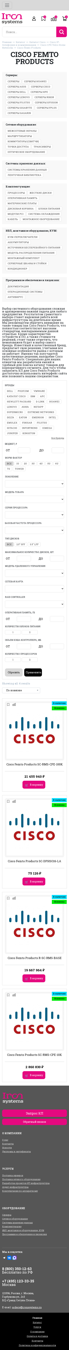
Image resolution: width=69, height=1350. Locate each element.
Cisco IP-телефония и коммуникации (31, 43)
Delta (10, 417)
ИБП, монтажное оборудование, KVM (23, 1230)
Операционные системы (25, 291)
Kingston (28, 433)
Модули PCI (16, 213)
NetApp (38, 406)
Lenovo (12, 406)
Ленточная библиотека (24, 175)
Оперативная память (22, 198)
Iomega (47, 428)
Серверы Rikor (44, 97)
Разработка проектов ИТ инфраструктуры (26, 1183)
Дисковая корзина (21, 208)
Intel (52, 417)
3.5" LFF (34, 544)
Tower (19, 468)
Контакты (8, 1143)
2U (25, 463)
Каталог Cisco (37, 42)
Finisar (27, 422)
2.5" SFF (20, 544)
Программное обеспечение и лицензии (24, 1234)
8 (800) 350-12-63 (17, 1268)
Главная (7, 42)
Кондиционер (17, 268)
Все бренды (57, 438)
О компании (37, 1331)
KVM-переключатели (23, 237)
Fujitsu (42, 422)
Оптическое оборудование (26, 152)
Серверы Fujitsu (19, 102)
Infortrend (30, 428)
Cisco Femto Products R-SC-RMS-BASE (35, 958)
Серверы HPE (39, 91)
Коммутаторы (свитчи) (23, 141)
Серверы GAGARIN (19, 113)
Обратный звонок (34, 1121)
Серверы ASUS (17, 86)
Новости (7, 1147)
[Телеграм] (4, 1258)
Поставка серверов (12, 1175)
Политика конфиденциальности (37, 1345)
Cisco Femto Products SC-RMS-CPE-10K (34, 1055)
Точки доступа (18, 146)
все (9, 463)
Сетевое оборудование (15, 1218)
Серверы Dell (17, 91)
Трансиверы (42, 146)
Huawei (54, 401)
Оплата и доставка (37, 1336)
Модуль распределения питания (31, 252)
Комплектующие (11, 1226)
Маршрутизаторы (20, 136)
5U (48, 463)
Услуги (37, 1327)
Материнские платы (22, 203)
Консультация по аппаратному (20, 1190)
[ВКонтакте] (9, 1258)
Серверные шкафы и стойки (27, 263)
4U (41, 463)
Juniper (12, 433)
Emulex (12, 422)
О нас (5, 1139)
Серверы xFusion (46, 102)
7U (8, 468)
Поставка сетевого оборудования (21, 1179)
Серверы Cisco (40, 86)
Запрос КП (34, 1113)
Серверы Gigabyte (20, 107)
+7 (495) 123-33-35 (18, 1281)
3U (33, 463)
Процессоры (16, 192)
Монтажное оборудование (41, 219)
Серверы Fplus (47, 107)
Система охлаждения (44, 213)
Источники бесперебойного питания (34, 247)
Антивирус (15, 297)
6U (56, 463)
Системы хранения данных (27, 169)
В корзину (36, 784)
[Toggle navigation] (7, 5)
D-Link (40, 401)
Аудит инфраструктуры (15, 1187)
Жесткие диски (41, 192)
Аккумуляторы (18, 242)
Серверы (13, 81)
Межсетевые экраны (22, 130)
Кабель (13, 219)
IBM (32, 396)
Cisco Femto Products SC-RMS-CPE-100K (34, 764)
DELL (10, 391)
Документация (18, 286)
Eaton (23, 417)
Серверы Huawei (35, 81)
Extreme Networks (41, 412)
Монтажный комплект (24, 258)
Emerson (38, 417)
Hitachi (12, 428)
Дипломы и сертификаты (16, 1151)
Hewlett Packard (19, 401)
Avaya (25, 406)
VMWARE (39, 391)
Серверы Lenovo (19, 97)
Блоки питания (49, 208)
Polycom (23, 391)
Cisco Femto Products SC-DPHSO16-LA (34, 861)
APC (42, 396)
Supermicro (15, 412)
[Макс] (14, 1258)
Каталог (20, 42)
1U (17, 463)
